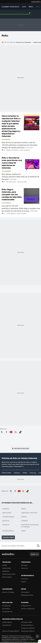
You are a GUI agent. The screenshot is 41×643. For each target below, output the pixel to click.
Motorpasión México (28, 631)
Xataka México (7, 622)
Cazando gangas (8, 517)
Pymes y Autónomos (28, 609)
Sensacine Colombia (28, 628)
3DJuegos (24, 565)
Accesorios (6, 203)
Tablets (24, 473)
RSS (15, 431)
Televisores (6, 171)
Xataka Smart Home (8, 574)
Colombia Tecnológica (10, 7)
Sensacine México (27, 625)
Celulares (17, 473)
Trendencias (6, 606)
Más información (32, 641)
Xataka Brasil (6, 625)
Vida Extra (24, 568)
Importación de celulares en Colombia (30, 526)
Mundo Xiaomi (7, 577)
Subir (33, 554)
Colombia (24, 521)
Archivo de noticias (21, 448)
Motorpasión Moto (27, 595)
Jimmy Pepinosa (12, 150)
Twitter (1, 431)
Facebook (6, 431)
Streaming (6, 139)
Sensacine (24, 579)
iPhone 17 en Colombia (23, 42)
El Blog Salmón (26, 606)
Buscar (38, 546)
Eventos (24, 517)
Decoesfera (6, 609)
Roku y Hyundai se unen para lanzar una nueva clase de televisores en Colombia (12, 162)
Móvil (31, 7)
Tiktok (20, 431)
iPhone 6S (5, 525)
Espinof (23, 582)
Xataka (4, 565)
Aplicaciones (6, 513)
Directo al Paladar (8, 592)
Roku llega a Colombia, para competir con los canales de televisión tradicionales (12, 194)
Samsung (33, 473)
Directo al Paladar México (10, 631)
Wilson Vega (11, 182)
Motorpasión (25, 592)
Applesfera (5, 571)
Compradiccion (7, 611)
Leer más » (29, 148)
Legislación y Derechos (29, 513)
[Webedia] (36, 1)
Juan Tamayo (11, 213)
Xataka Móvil (6, 568)
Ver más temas (8, 537)
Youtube (11, 431)
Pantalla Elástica (8, 531)
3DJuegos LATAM (26, 622)
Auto (24, 7)
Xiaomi (23, 531)
